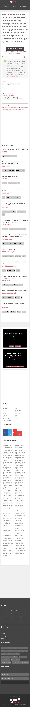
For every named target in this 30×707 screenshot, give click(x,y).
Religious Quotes (15, 659)
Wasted (5, 183)
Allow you (12, 312)
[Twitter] (14, 700)
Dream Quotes (24, 651)
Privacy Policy (4, 638)
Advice (4, 84)
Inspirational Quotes (6, 648)
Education (18, 256)
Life (14, 197)
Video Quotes (25, 662)
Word (18, 270)
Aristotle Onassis (7, 109)
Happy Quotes (16, 654)
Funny (4, 410)
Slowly (8, 366)
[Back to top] (25, 697)
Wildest (9, 243)
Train (4, 285)
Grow (4, 243)
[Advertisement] (15, 127)
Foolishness (16, 183)
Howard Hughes (24, 107)
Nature (16, 415)
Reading (5, 256)
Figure (4, 156)
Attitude (5, 415)
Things (22, 170)
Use (14, 270)
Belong (4, 297)
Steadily (17, 366)
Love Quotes (16, 648)
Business (5, 417)
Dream (19, 312)
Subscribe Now (15, 682)
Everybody (10, 297)
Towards (21, 366)
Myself (14, 156)
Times (9, 156)
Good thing (15, 285)
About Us (3, 633)
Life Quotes (4, 651)
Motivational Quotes (6, 654)
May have (5, 229)
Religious (17, 417)
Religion (8, 5)
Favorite (5, 57)
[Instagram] (16, 700)
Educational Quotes (6, 662)
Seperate (8, 197)
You (4, 197)
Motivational (18, 413)
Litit (19, 346)
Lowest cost (12, 211)
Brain (21, 285)
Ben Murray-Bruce (16, 109)
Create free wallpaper (15, 48)
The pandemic (21, 229)
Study (24, 256)
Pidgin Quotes (22, 656)
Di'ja (13, 339)
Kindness (5, 211)
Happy (4, 413)
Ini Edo (13, 359)
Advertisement (4, 635)
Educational (6, 418)
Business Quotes (6, 659)
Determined (11, 170)
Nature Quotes (14, 656)
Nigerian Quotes (7, 420)
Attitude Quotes (5, 656)
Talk (13, 346)
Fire (10, 346)
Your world (5, 312)
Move (24, 312)
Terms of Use (4, 636)
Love (16, 408)
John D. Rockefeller (12, 76)
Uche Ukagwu (23, 704)
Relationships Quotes (14, 651)
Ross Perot (10, 107)
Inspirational (6, 408)
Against (9, 84)
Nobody (17, 297)
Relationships (18, 410)
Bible (18, 84)
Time (9, 183)
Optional (11, 256)
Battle (14, 84)
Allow (4, 270)
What (18, 197)
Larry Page (4, 107)
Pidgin (16, 418)
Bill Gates (16, 107)
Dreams (15, 243)
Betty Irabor (10, 111)
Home (4, 5)
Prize (17, 170)
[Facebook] (11, 700)
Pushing (21, 243)
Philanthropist (20, 98)
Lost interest (12, 229)
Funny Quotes (24, 648)
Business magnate (11, 98)
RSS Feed (3, 640)
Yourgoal (12, 366)
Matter (4, 170)
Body (8, 285)
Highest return (21, 211)
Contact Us (3, 631)
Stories (16, 346)
